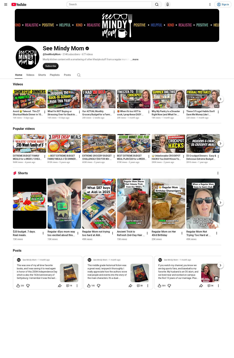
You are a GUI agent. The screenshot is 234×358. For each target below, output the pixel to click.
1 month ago (44, 260)
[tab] (18, 75)
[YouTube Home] (18, 4)
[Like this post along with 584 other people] (159, 285)
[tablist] (117, 75)
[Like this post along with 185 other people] (88, 285)
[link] (47, 273)
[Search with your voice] (167, 4)
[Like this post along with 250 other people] (18, 285)
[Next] (220, 99)
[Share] (60, 286)
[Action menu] (77, 286)
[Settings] (210, 4)
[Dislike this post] (27, 285)
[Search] (157, 4)
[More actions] (45, 112)
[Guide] (6, 4)
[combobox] (110, 4)
